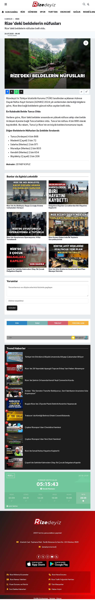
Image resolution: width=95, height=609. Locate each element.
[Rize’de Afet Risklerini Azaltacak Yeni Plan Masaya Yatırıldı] (68, 256)
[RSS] (56, 557)
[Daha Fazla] (21, 92)
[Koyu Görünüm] (88, 4)
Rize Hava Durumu (59, 575)
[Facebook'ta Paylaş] (7, 92)
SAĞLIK (76, 12)
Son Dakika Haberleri (17, 589)
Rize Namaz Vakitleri (18, 579)
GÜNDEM (32, 12)
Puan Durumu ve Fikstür (19, 584)
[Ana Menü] (6, 4)
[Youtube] (52, 557)
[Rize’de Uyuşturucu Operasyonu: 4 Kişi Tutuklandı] (27, 224)
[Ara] (84, 4)
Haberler (8, 19)
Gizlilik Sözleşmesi (41, 598)
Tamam (86, 606)
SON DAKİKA (11, 12)
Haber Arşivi (56, 589)
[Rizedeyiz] (44, 4)
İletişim (52, 598)
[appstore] (36, 564)
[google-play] (59, 564)
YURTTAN (53, 12)
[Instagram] (48, 557)
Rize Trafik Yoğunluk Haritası (62, 579)
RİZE (23, 12)
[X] (43, 557)
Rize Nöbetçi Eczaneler (19, 575)
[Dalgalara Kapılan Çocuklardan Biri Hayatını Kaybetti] (68, 192)
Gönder (12, 308)
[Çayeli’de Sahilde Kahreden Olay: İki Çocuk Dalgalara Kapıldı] (27, 256)
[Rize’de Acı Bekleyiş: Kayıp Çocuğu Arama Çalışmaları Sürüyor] (27, 192)
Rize (17, 19)
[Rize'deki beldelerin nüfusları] (48, 63)
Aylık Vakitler (13, 506)
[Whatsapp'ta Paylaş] (16, 92)
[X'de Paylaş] (12, 92)
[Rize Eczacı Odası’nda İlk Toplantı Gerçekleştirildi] (68, 224)
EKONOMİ (65, 12)
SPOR (42, 12)
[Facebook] (39, 557)
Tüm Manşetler (57, 584)
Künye (59, 598)
